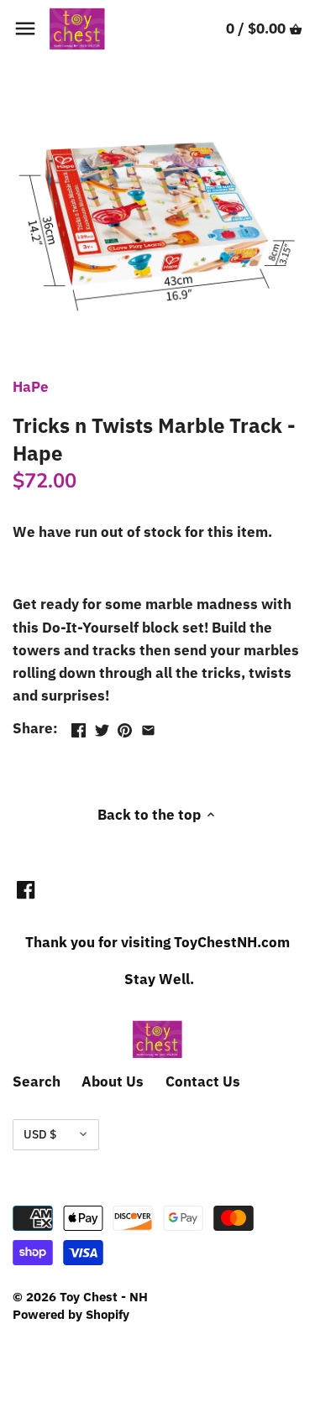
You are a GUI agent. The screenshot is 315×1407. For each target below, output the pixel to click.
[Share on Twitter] (102, 726)
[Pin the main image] (125, 726)
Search (36, 1081)
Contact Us (202, 1081)
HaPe (31, 387)
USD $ (40, 1134)
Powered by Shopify (71, 1313)
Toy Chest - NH (104, 1296)
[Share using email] (148, 726)
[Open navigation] (25, 28)
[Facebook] (25, 889)
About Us (112, 1081)
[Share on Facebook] (78, 726)
